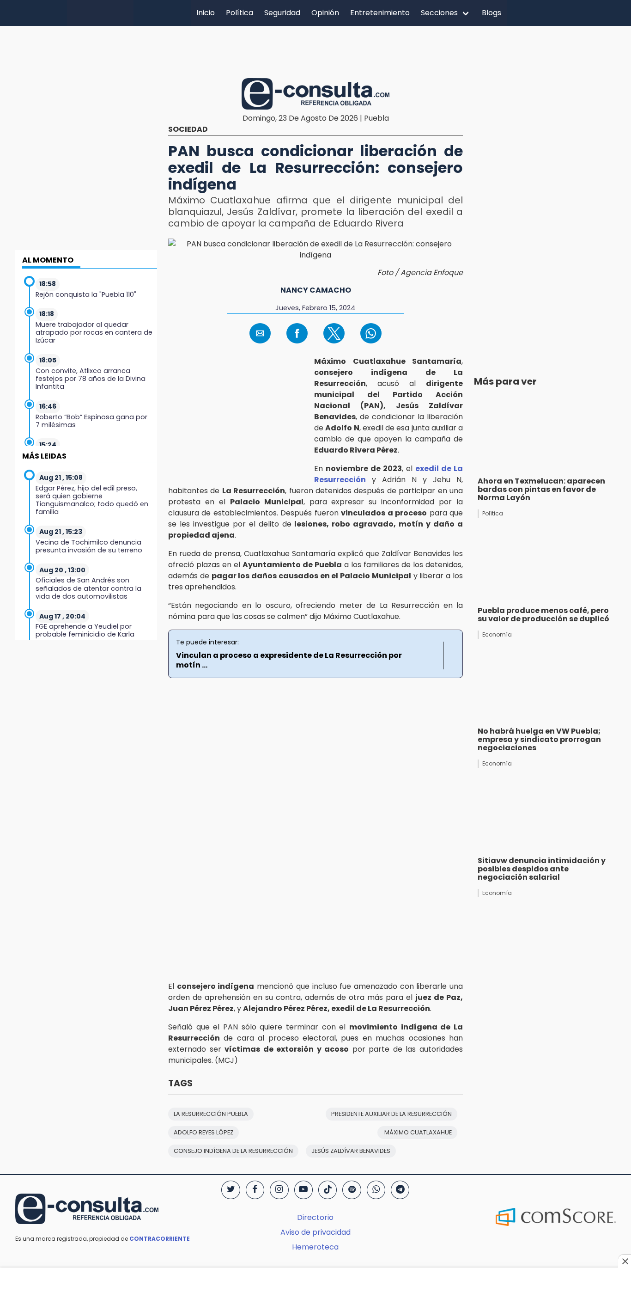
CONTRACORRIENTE (159, 1239)
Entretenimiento (380, 12)
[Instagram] (279, 1190)
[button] (260, 333)
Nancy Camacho (315, 290)
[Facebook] (255, 1190)
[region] (315, 50)
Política (239, 12)
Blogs (491, 12)
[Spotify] (351, 1190)
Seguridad (282, 12)
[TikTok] (327, 1190)
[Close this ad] (624, 1261)
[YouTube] (303, 1190)
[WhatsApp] (376, 1190)
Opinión (325, 12)
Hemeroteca (315, 1247)
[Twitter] (230, 1190)
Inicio (205, 12)
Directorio (315, 1217)
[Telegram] (400, 1190)
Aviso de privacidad (315, 1232)
